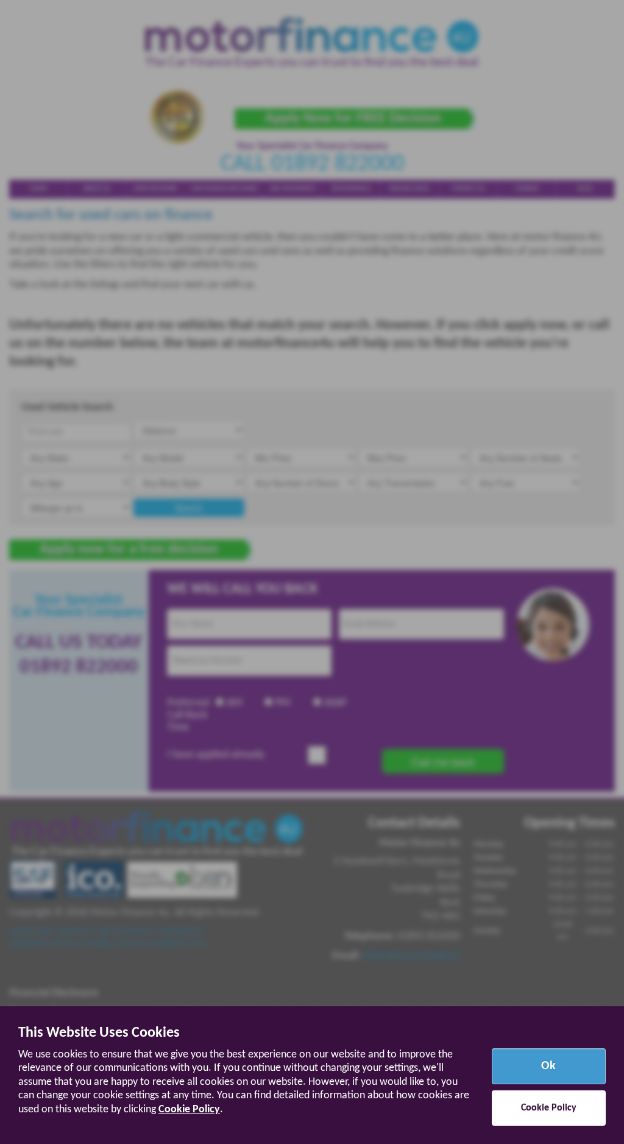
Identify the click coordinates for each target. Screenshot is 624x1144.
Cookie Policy (189, 1109)
